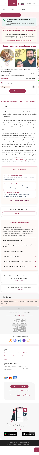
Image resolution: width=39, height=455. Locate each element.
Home (4, 3)
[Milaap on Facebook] (18, 395)
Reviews (17, 391)
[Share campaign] (35, 86)
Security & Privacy (14, 442)
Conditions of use (24, 442)
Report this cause (19, 280)
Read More (19, 159)
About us (6, 352)
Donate (12, 3)
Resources (31, 3)
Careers (24, 352)
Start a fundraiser (19, 386)
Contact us (22, 9)
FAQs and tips (25, 391)
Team (17, 352)
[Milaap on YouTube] (29, 395)
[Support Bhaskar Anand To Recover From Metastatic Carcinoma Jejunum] (19, 58)
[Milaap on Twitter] (21, 395)
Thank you (16, 356)
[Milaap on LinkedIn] (24, 395)
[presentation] (1, 67)
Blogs (5, 359)
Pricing (11, 391)
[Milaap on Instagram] (26, 395)
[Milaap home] (19, 4)
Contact (6, 356)
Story (4, 106)
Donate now (19, 91)
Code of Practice (8, 9)
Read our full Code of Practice (19, 200)
